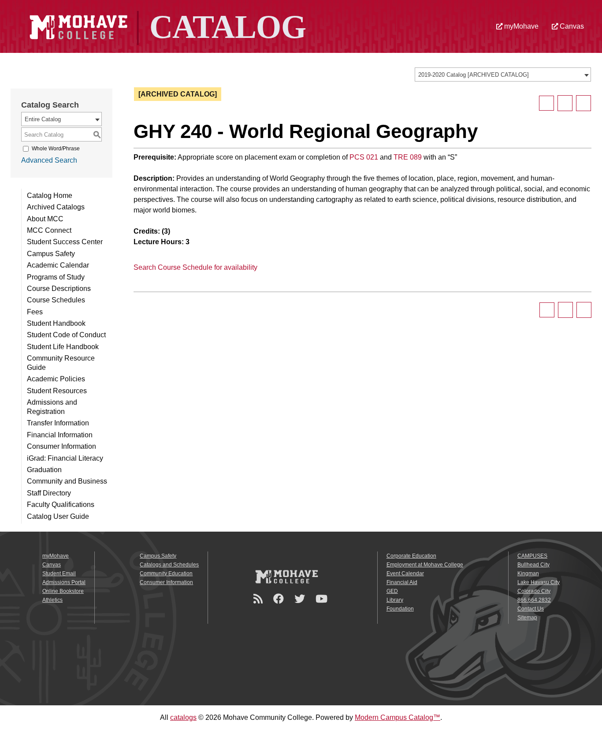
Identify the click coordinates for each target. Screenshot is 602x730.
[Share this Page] (546, 103)
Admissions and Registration (52, 407)
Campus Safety (51, 253)
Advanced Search (49, 160)
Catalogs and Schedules (169, 565)
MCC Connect (49, 230)
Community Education (166, 573)
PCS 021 (363, 157)
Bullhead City (533, 565)
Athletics (52, 600)
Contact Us (530, 609)
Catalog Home (49, 195)
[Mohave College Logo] (286, 577)
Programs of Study (56, 277)
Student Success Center (65, 242)
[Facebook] (279, 599)
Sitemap (527, 618)
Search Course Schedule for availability (195, 267)
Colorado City (533, 591)
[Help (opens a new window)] (583, 103)
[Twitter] (301, 599)
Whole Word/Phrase (56, 148)
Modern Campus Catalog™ (397, 717)
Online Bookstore (63, 591)
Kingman (528, 573)
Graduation (44, 469)
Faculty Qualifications (60, 504)
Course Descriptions (59, 288)
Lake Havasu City (538, 582)
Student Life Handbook (63, 346)
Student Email (59, 573)
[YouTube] (323, 599)
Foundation (400, 609)
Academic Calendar (58, 265)
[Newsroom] (259, 599)
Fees (35, 312)
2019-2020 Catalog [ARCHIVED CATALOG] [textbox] (473, 74)
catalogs (183, 717)
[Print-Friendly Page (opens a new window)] (564, 103)
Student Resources (57, 391)
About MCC (45, 219)
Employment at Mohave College (424, 565)
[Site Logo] (166, 26)
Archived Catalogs (56, 207)
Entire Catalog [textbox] (43, 119)
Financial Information (60, 435)
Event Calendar (405, 573)
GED (392, 591)
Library (394, 600)
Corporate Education (411, 556)
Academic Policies (56, 379)
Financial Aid (401, 582)
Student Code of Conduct (66, 335)
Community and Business (67, 481)
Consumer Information (61, 446)
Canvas (571, 26)
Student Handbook (56, 323)
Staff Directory (49, 493)
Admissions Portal (63, 582)
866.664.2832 (534, 600)
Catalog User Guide (58, 516)
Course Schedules (56, 300)
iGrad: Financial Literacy (65, 458)
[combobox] (503, 74)
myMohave (520, 26)
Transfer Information (58, 423)
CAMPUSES (532, 556)
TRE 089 (408, 157)
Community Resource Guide (61, 362)
